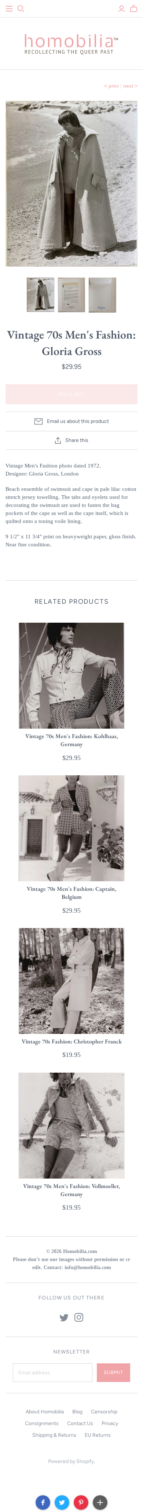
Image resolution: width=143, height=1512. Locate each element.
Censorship (104, 1412)
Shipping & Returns (54, 1435)
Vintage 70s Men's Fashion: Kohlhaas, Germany (71, 740)
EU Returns (98, 1435)
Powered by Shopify (71, 1461)
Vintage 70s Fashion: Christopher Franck (72, 1041)
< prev (111, 86)
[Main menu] (9, 8)
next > (130, 86)
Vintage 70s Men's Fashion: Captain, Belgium (71, 893)
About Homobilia (45, 1412)
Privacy (110, 1423)
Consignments (42, 1423)
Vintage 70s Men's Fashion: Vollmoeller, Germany (71, 1190)
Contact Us (80, 1423)
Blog (77, 1412)
